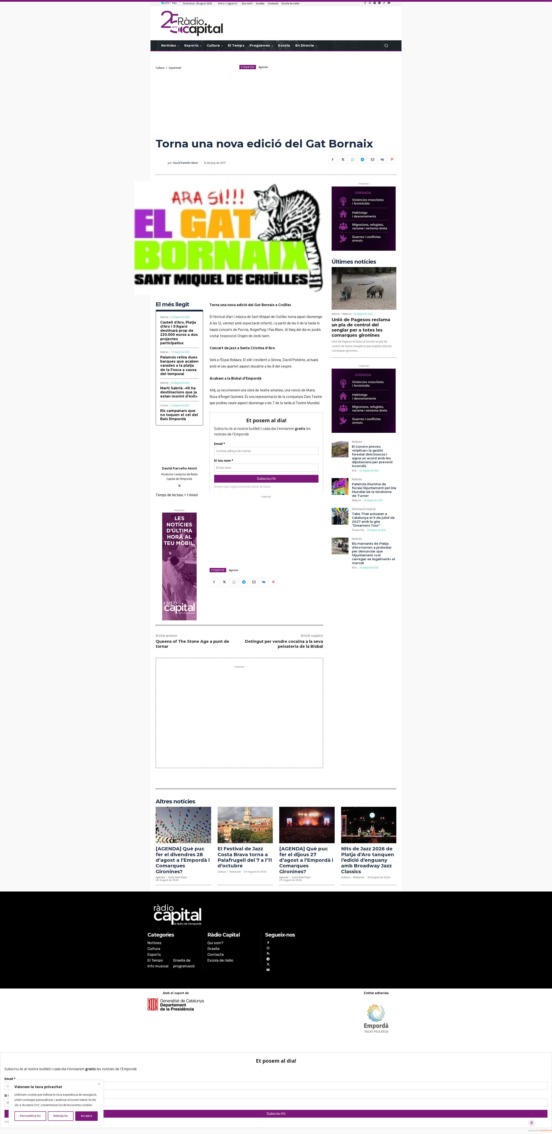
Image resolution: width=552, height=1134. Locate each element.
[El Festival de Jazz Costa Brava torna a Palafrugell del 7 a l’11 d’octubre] (245, 825)
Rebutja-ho (60, 1116)
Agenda (263, 67)
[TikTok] (384, 3)
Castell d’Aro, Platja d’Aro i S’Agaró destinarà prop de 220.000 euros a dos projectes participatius (179, 332)
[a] (232, 914)
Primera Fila (358, 530)
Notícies (164, 317)
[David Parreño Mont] (162, 163)
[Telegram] (379, 3)
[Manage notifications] (531, 1122)
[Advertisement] (276, 103)
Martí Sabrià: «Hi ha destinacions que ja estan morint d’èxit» (179, 392)
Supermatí (175, 68)
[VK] (382, 159)
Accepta (86, 1116)
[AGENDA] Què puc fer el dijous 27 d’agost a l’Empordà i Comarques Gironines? (306, 860)
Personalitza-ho (30, 1116)
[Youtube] (388, 3)
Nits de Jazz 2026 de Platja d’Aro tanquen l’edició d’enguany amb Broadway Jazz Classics (367, 860)
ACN (354, 471)
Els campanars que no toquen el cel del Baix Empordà (179, 415)
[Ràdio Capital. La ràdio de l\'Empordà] (192, 23)
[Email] (372, 159)
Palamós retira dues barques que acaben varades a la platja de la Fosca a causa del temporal (179, 365)
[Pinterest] (392, 159)
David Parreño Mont (185, 163)
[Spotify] (374, 3)
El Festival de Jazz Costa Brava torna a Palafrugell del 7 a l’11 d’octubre (245, 857)
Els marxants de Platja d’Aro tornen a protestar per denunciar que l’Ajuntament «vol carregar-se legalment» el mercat (373, 553)
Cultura (160, 68)
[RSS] (268, 954)
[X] (342, 159)
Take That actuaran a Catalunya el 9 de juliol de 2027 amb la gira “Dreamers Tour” (373, 519)
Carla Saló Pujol (177, 877)
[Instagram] (369, 3)
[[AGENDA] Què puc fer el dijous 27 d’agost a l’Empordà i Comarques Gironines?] (307, 825)
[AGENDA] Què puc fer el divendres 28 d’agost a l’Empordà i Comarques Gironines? (183, 860)
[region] (56, 1102)
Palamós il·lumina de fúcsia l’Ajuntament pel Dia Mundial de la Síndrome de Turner (374, 490)
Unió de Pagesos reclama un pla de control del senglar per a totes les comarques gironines (361, 327)
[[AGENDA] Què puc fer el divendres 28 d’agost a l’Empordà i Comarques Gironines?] (183, 825)
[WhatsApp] (352, 159)
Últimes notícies (354, 261)
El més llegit (172, 304)
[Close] (99, 1083)
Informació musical (363, 509)
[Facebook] (365, 3)
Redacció (346, 314)
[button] (386, 46)
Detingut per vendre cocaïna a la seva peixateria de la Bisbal (284, 644)
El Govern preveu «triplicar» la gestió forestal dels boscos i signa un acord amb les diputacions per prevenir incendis (372, 456)
